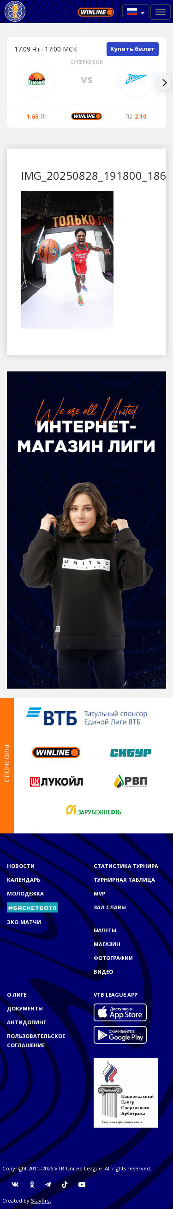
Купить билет (132, 49)
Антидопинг (26, 1022)
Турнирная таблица (124, 879)
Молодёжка (25, 893)
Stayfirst (41, 1200)
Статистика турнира (126, 865)
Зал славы (110, 907)
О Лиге (16, 994)
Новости (21, 865)
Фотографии (113, 957)
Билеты (105, 930)
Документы (25, 1008)
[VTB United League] (15, 11)
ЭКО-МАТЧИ (24, 921)
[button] (136, 11)
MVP (99, 893)
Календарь (23, 879)
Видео (103, 971)
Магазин (107, 944)
